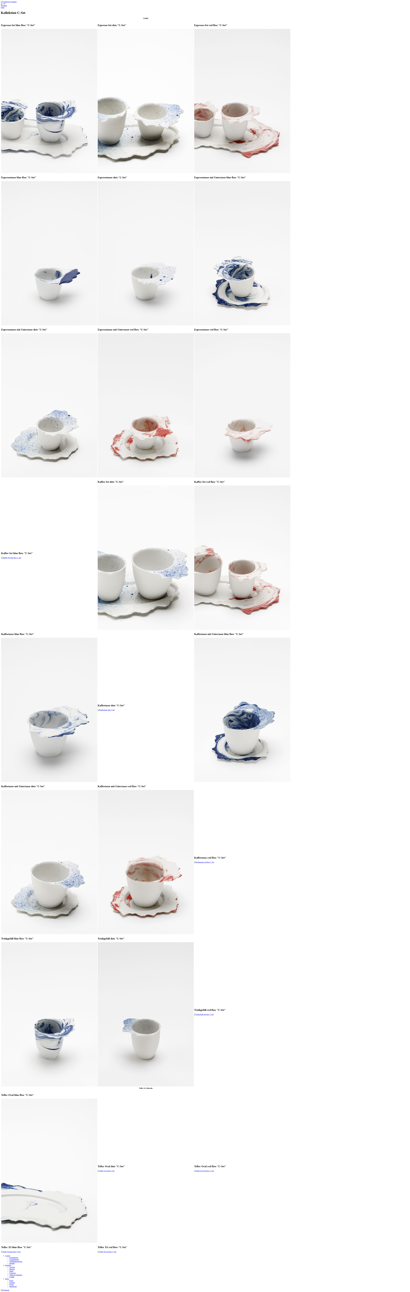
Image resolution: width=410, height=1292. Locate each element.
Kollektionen (13, 1258)
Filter (2, 7)
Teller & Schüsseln (15, 1275)
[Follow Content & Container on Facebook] (5, 1290)
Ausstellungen (14, 1259)
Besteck (12, 1269)
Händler (12, 1263)
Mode (11, 1271)
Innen (7, 1279)
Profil (11, 1281)
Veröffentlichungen (15, 1261)
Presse (11, 1284)
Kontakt (12, 1283)
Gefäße (11, 1277)
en (1, 4)
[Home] (9, 2)
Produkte (4, 6)
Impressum (13, 1286)
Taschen (12, 1267)
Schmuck (12, 1273)
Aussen (7, 1256)
